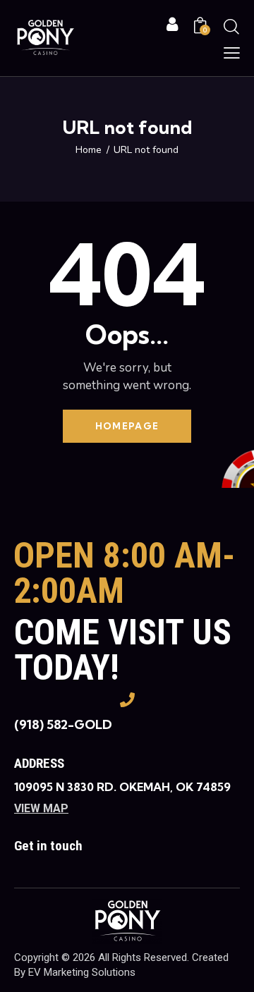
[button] (232, 52)
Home (88, 150)
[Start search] (231, 26)
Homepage (127, 425)
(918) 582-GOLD (63, 724)
